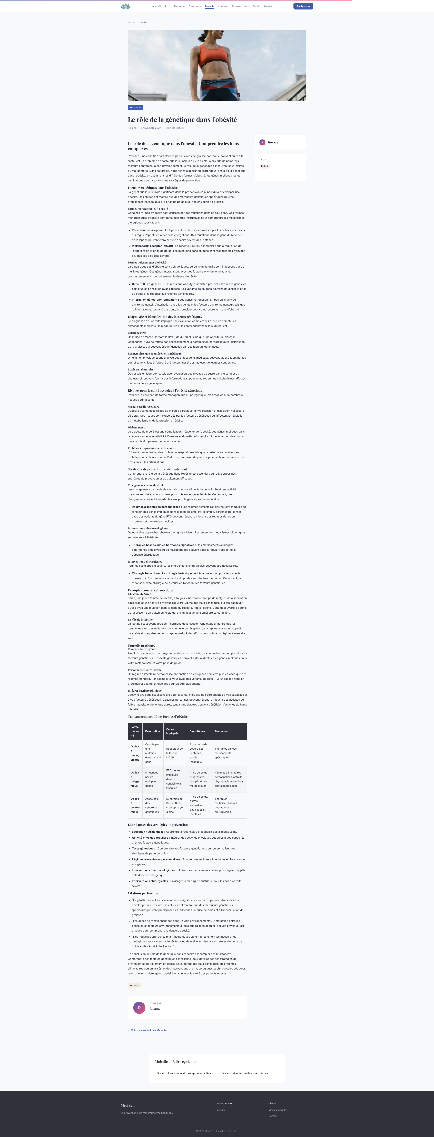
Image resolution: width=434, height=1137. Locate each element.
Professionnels (240, 6)
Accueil (156, 6)
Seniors (267, 6)
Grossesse (195, 6)
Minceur (223, 6)
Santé (256, 6)
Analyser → (303, 6)
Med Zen (128, 1105)
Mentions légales (278, 1110)
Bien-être (179, 6)
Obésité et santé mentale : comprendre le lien (184, 1073)
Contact (273, 1115)
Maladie (209, 6)
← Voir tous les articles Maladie (147, 1030)
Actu (167, 6)
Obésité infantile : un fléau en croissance (246, 1073)
